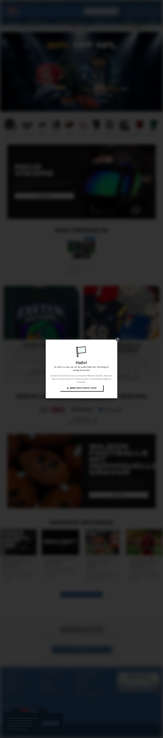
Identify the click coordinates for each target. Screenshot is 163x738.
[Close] (117, 339)
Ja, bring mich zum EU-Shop (81, 388)
